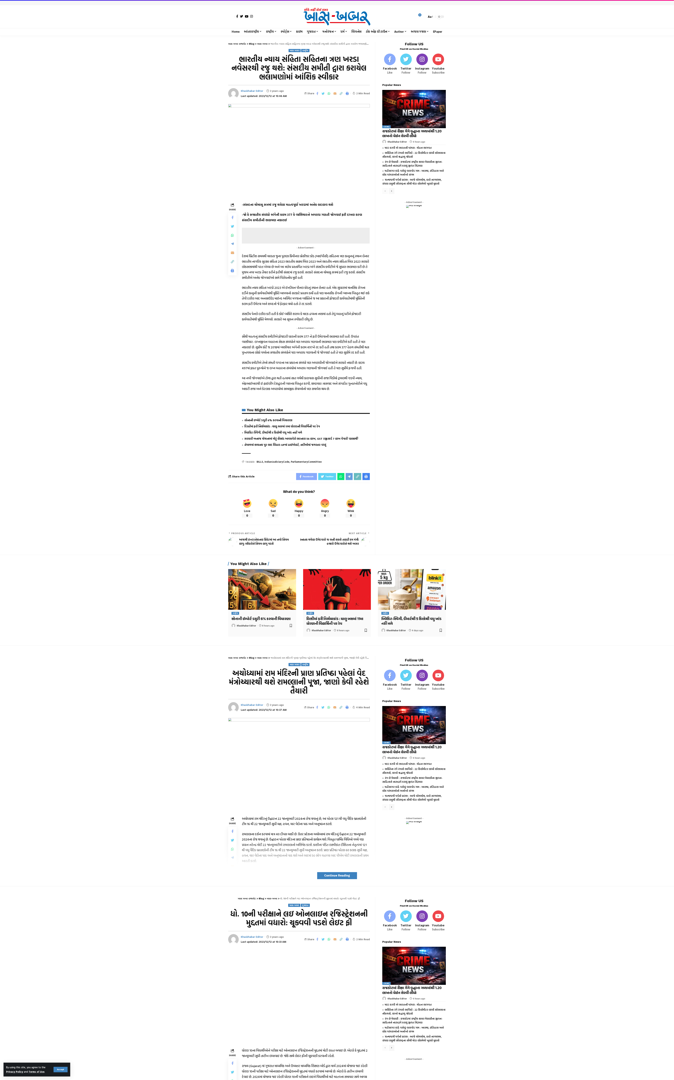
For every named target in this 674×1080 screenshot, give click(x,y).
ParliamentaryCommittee (306, 462)
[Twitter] (241, 16)
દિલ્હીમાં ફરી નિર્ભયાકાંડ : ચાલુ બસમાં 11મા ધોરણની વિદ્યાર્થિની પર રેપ (282, 426)
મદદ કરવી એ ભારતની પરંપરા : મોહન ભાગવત (408, 148)
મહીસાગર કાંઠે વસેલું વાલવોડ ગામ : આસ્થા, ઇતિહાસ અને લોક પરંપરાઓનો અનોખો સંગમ (413, 173)
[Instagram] (251, 16)
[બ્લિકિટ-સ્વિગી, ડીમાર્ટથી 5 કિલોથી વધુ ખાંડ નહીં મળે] (412, 589)
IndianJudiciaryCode (277, 462)
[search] (423, 16)
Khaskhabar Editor (252, 91)
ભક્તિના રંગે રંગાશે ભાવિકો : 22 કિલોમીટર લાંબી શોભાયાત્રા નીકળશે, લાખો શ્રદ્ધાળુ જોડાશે (413, 155)
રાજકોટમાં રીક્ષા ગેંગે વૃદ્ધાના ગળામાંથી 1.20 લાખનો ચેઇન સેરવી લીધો (412, 134)
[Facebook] (237, 16)
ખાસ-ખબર (294, 50)
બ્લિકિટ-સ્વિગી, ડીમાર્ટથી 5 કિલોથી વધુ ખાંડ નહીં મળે (273, 432)
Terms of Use (36, 1072)
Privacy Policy (14, 1072)
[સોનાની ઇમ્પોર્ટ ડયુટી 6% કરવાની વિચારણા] (262, 589)
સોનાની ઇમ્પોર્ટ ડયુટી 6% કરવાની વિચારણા (268, 420)
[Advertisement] (306, 236)
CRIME (387, 126)
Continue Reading (337, 875)
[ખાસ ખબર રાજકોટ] (336, 16)
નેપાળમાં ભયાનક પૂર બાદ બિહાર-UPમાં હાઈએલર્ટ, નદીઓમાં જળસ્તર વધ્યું (285, 445)
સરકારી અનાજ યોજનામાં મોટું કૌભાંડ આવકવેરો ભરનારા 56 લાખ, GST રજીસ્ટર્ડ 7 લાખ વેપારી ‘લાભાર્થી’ (301, 438)
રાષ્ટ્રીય (305, 50)
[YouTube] (246, 16)
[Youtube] (438, 64)
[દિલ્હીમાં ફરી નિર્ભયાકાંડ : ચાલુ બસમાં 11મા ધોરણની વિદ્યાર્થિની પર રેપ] (337, 589)
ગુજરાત (305, 905)
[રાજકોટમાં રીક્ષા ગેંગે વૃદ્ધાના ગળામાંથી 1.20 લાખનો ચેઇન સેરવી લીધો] (414, 109)
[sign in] (231, 16)
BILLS (260, 462)
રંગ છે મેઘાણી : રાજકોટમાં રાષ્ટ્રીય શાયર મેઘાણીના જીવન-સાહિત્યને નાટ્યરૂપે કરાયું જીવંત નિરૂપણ (412, 164)
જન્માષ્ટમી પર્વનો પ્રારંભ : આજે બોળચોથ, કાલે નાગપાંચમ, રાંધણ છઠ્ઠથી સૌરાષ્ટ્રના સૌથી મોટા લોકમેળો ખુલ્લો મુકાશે (412, 182)
